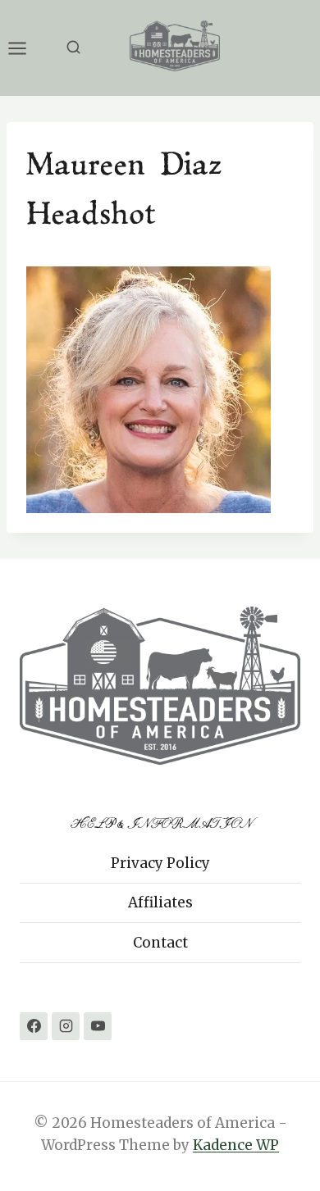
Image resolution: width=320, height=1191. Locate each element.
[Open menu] (25, 48)
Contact (160, 943)
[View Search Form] (73, 48)
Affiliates (160, 902)
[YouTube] (98, 1026)
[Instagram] (66, 1026)
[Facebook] (34, 1026)
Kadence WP (236, 1145)
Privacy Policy (160, 863)
